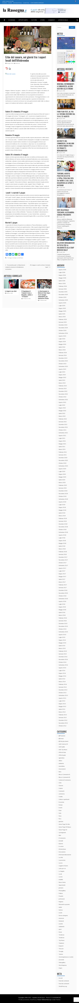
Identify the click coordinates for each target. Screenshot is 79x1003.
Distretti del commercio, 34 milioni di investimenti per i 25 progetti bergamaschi (65, 146)
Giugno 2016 (62, 607)
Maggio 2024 (62, 344)
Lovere (60, 877)
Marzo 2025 (62, 316)
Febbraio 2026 (63, 286)
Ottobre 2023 (62, 363)
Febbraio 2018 (63, 551)
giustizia (61, 821)
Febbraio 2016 (63, 618)
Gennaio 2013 (63, 717)
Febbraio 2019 (63, 518)
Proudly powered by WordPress (27, 999)
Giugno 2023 (62, 374)
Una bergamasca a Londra (66, 957)
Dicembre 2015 (63, 623)
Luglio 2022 (62, 405)
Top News (61, 940)
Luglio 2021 (62, 438)
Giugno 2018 (62, 540)
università (61, 959)
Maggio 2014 (62, 676)
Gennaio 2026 (63, 289)
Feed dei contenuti (64, 981)
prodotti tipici (20, 257)
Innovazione (62, 852)
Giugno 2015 (62, 640)
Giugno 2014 (62, 673)
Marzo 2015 (62, 648)
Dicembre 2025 (63, 292)
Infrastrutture (62, 849)
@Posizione (62, 736)
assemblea (62, 766)
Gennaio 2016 (63, 620)
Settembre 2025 (63, 300)
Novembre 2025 (63, 294)
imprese (61, 843)
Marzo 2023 (62, 383)
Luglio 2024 (62, 339)
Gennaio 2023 (63, 388)
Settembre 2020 (63, 466)
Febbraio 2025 (63, 319)
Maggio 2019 (62, 510)
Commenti (61, 791)
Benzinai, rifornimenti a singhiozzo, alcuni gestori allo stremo (65, 86)
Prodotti (61, 896)
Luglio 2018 (62, 538)
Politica (61, 893)
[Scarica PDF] (6, 69)
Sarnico (61, 910)
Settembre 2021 (63, 432)
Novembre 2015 (63, 626)
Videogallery (62, 962)
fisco (60, 818)
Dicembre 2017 (63, 557)
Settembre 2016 (63, 598)
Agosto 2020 (62, 468)
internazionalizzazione (65, 854)
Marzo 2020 (62, 482)
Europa (60, 805)
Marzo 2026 (62, 283)
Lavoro (60, 863)
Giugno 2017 (62, 573)
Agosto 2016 (62, 601)
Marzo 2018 (62, 549)
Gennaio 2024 (63, 355)
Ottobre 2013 (62, 692)
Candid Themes (56, 999)
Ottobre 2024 (62, 330)
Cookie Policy (26, 2)
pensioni (61, 888)
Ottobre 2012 (62, 726)
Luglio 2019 (62, 504)
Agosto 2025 (62, 303)
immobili (61, 841)
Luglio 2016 (62, 604)
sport (60, 929)
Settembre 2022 (63, 399)
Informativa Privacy (17, 2)
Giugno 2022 (62, 408)
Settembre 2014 (63, 665)
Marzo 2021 (62, 449)
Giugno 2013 (62, 703)
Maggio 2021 (62, 444)
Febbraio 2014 (63, 684)
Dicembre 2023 (63, 358)
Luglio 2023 (62, 372)
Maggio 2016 (62, 609)
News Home (62, 882)
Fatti (60, 813)
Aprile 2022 (62, 413)
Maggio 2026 (62, 278)
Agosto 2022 (62, 402)
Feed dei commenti (64, 983)
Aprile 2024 (62, 347)
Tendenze (61, 935)
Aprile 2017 (62, 579)
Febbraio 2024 (63, 352)
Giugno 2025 (62, 308)
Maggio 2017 (62, 576)
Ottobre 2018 (62, 529)
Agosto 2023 (62, 369)
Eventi (60, 807)
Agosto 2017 (62, 568)
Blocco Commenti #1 (64, 774)
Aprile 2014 (62, 679)
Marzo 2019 (62, 515)
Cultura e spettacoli (64, 799)
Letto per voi (62, 868)
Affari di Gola (62, 752)
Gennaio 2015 (63, 654)
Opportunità (62, 885)
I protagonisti (62, 832)
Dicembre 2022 (63, 391)
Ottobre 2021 (62, 430)
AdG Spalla (62, 747)
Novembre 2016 (63, 593)
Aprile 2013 (62, 709)
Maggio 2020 (62, 477)
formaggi (9, 257)
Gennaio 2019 (63, 521)
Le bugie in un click (11, 291)
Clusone (61, 785)
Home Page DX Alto (64, 824)
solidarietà (61, 926)
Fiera (60, 816)
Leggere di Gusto (63, 865)
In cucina (61, 846)
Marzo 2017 (62, 582)
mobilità (61, 879)
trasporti (61, 946)
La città (61, 857)
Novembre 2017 (63, 560)
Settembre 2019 (63, 499)
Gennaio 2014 (63, 687)
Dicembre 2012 (63, 720)
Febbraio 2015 (63, 651)
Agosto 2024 (62, 336)
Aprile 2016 (62, 612)
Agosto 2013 (62, 698)
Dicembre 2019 (63, 491)
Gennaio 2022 (63, 421)
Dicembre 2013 (63, 690)
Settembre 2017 (63, 565)
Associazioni (62, 769)
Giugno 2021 (62, 441)
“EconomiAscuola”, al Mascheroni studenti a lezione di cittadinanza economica (15, 267)
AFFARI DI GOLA (63, 20)
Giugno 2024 (62, 341)
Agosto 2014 (62, 667)
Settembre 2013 (63, 695)
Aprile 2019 (62, 513)
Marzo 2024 (62, 350)
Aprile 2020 (62, 479)
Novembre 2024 (63, 327)
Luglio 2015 (62, 637)
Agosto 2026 (62, 269)
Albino (60, 760)
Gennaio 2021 (63, 455)
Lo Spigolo (61, 871)
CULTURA (34, 20)
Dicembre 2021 (63, 424)
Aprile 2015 (62, 645)
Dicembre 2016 (63, 590)
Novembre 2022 (63, 394)
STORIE (42, 20)
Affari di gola (62, 755)
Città (60, 783)
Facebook (75, 1)
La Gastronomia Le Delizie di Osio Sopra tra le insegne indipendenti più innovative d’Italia (44, 294)
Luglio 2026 (62, 272)
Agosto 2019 (62, 502)
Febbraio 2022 (63, 419)
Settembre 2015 (63, 632)
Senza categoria (63, 915)
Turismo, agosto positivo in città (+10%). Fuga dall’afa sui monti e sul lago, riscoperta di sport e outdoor (65, 179)
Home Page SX (63, 830)
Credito (61, 796)
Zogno (60, 968)
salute (60, 907)
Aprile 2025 (62, 314)
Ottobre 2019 (62, 496)
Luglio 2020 (62, 471)
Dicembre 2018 (63, 524)
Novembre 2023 (63, 361)
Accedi (60, 978)
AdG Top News (63, 749)
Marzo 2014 (62, 681)
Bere (60, 771)
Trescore (61, 948)
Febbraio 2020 (63, 485)
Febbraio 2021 (63, 452)
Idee (60, 835)
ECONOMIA (11, 20)
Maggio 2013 (62, 706)
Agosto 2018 (62, 535)
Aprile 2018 (62, 546)
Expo (60, 810)
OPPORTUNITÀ (23, 20)
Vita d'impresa (63, 965)
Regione (61, 901)
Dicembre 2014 (63, 656)
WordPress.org (63, 986)
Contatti (10, 2)
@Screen (61, 738)
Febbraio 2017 (63, 585)
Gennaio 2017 (63, 587)
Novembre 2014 (63, 659)
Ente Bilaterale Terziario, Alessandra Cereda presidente (65, 212)
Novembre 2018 (63, 526)
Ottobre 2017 (62, 562)
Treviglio (61, 951)
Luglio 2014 (62, 670)
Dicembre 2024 (63, 325)
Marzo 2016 (62, 615)
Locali (60, 874)
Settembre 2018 (63, 532)
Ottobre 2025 (62, 297)
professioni (62, 899)
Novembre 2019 (63, 493)
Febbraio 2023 (63, 386)
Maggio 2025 (62, 311)
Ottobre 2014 (62, 662)
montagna (14, 257)
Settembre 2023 (63, 366)
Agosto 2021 (62, 435)
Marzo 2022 (62, 416)
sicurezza (61, 918)
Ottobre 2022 (62, 397)
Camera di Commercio (65, 780)
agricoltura (61, 758)
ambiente (61, 763)
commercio (62, 794)
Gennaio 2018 (63, 554)
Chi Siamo (4, 2)
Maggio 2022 (62, 410)
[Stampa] (9, 69)
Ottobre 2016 (62, 596)
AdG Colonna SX (63, 744)
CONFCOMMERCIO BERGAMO (37, 2)
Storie (60, 932)
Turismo (61, 954)
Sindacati (61, 921)
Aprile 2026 (62, 280)
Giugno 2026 (62, 275)
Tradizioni (61, 943)
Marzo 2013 (62, 712)
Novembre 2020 (63, 460)
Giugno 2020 (62, 474)
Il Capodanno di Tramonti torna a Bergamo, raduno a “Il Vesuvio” (27, 293)
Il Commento (62, 838)
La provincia (62, 860)
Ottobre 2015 (62, 629)
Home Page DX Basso (65, 827)
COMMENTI (51, 20)
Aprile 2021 (62, 446)
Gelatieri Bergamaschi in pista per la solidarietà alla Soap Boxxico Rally (66, 246)
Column (61, 788)
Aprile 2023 (62, 380)
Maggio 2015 (62, 643)
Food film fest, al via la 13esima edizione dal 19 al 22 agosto (66, 114)
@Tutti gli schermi (63, 741)
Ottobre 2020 (62, 463)
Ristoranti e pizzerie (64, 904)
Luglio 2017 (62, 571)
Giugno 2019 (62, 507)
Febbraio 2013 (63, 714)
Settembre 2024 (63, 333)
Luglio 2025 (62, 305)
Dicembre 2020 (63, 457)
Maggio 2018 (62, 543)
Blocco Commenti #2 (64, 777)
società (61, 924)
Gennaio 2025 (63, 322)
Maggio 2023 (62, 377)
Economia (61, 802)
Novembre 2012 (63, 723)
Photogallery (62, 890)
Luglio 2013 (62, 701)
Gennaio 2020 (63, 488)
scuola (60, 912)
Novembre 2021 (63, 427)
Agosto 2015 (62, 634)
